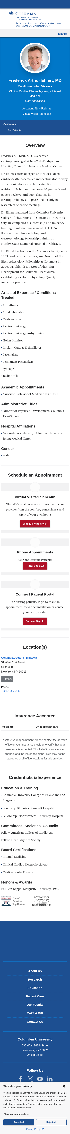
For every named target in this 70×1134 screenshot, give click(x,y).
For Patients (14, 130)
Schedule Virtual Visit (35, 523)
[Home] (35, 19)
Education (35, 988)
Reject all (51, 1122)
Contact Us (35, 1021)
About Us (35, 971)
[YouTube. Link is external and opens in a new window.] (40, 1079)
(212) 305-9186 (36, 565)
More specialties (35, 100)
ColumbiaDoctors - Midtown (19, 657)
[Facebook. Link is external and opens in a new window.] (20, 1079)
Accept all (19, 1122)
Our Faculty (35, 1004)
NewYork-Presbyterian (35, 941)
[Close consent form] (64, 1086)
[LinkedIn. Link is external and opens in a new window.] (50, 1079)
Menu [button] (62, 33)
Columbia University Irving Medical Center (35, 4)
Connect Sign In (35, 621)
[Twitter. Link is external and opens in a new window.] (30, 1079)
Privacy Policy (33, 1129)
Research (35, 979)
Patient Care (35, 996)
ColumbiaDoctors (35, 951)
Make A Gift (35, 1013)
